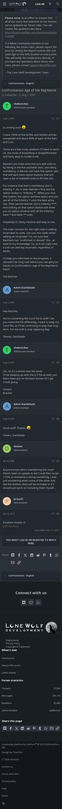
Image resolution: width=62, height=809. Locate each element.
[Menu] (4, 4)
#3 (57, 362)
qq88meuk (54, 710)
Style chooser (11, 759)
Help (4, 788)
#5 (57, 460)
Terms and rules (10, 773)
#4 (57, 418)
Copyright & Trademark (18, 646)
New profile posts (11, 665)
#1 (57, 118)
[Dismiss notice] (55, 18)
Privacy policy (9, 781)
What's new (9, 650)
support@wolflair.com (43, 65)
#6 (57, 513)
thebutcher (11, 95)
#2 (57, 302)
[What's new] (50, 4)
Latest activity (9, 672)
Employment (12, 640)
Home (5, 795)
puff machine (11, 526)
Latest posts (8, 658)
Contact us (7, 766)
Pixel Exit (17, 752)
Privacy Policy (13, 643)
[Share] (53, 118)
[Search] (57, 4)
